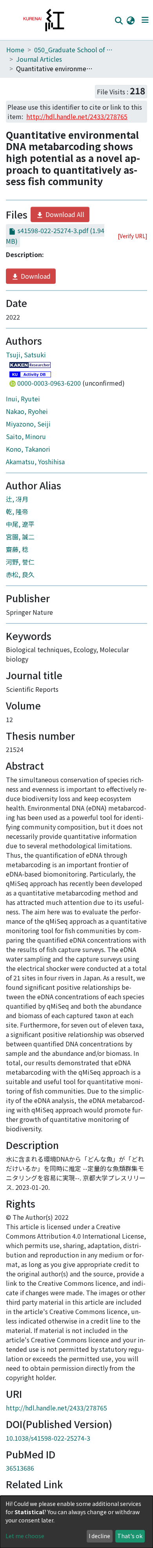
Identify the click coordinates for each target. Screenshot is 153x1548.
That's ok (129, 1536)
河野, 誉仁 (20, 561)
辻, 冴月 (17, 499)
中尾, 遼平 (20, 524)
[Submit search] (118, 20)
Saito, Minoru (26, 436)
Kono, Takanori (28, 449)
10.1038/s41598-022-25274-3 (48, 1438)
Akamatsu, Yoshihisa (35, 461)
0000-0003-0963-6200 (49, 383)
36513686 (20, 1468)
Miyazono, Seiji (28, 423)
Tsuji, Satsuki (26, 354)
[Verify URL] (132, 236)
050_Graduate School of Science (73, 49)
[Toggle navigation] (145, 20)
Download (35, 276)
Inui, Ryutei (23, 398)
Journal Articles (39, 59)
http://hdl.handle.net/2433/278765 (56, 1407)
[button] (130, 20)
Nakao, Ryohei (27, 411)
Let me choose (24, 1536)
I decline (99, 1536)
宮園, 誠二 (20, 536)
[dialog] (76, 1522)
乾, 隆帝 (17, 511)
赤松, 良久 (20, 574)
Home (15, 49)
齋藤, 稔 (17, 549)
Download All (64, 214)
